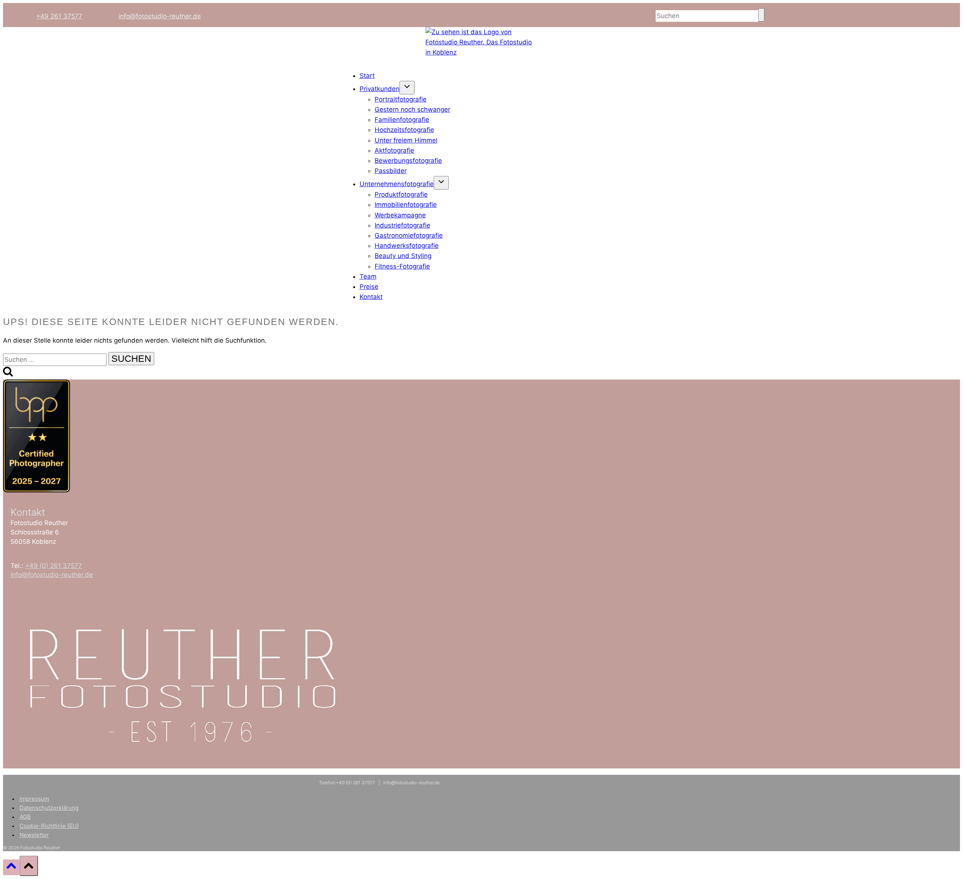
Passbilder (391, 171)
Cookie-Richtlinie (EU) (49, 825)
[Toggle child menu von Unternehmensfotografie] (441, 183)
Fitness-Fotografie (402, 266)
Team (368, 276)
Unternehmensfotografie (397, 184)
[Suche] (761, 14)
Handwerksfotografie (407, 245)
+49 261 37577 (59, 16)
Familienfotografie (402, 119)
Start (367, 75)
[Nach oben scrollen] (11, 867)
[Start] (481, 52)
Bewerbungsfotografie (408, 160)
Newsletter (34, 834)
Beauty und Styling (403, 256)
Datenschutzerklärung (49, 807)
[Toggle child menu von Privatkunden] (407, 87)
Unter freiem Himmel (406, 140)
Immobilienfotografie (406, 204)
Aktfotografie (394, 150)
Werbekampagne (400, 215)
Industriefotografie (402, 225)
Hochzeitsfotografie (404, 130)
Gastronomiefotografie (409, 235)
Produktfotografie (401, 194)
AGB (25, 816)
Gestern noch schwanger (412, 109)
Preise (369, 286)
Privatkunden (379, 89)
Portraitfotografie (401, 99)
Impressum (34, 798)
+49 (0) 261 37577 (53, 565)
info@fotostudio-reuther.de (159, 16)
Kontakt (371, 297)
